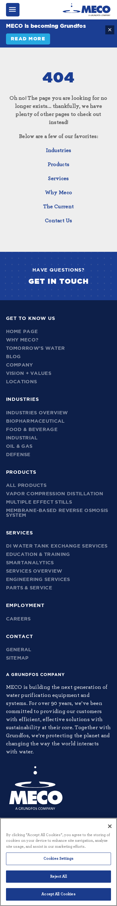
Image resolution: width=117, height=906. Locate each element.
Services (58, 178)
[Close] (109, 826)
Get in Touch (58, 281)
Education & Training (38, 554)
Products (58, 164)
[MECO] (86, 9)
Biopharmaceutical (35, 421)
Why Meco (58, 192)
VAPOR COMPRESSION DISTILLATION (55, 493)
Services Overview (34, 571)
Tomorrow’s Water (35, 348)
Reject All (58, 877)
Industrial (22, 438)
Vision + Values (29, 373)
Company (19, 365)
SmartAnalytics (30, 562)
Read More (28, 38)
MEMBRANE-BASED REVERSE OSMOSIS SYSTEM (57, 513)
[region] (58, 862)
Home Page (22, 331)
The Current (58, 206)
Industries (58, 150)
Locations (21, 381)
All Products (26, 485)
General (19, 649)
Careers (18, 619)
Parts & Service (29, 587)
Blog (13, 356)
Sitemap (17, 658)
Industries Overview (37, 412)
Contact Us (58, 220)
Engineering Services (38, 579)
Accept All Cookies (58, 894)
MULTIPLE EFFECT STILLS (39, 502)
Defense (18, 454)
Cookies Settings (59, 859)
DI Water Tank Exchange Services (57, 546)
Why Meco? (22, 340)
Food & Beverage (32, 429)
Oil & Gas (19, 446)
